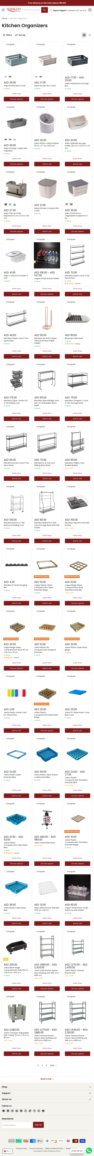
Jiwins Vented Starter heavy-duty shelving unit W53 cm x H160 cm (45, 1038)
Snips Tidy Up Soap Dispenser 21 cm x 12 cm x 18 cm (16, 215)
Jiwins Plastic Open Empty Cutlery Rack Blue (46, 775)
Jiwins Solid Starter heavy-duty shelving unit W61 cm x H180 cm (46, 972)
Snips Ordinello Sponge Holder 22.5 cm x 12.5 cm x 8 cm (77, 145)
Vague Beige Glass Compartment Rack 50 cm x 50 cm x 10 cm (16, 649)
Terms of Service (36, 1148)
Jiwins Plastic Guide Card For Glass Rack (15, 713)
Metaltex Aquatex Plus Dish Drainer (77, 523)
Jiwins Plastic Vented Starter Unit (74, 971)
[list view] (89, 35)
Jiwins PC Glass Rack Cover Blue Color (77, 713)
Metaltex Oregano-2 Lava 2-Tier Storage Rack (76, 401)
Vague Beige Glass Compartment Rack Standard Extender (74, 587)
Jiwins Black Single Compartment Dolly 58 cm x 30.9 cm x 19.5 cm (16, 970)
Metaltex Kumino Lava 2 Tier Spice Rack (16, 464)
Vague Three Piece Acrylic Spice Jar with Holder (76, 908)
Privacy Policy (21, 1148)
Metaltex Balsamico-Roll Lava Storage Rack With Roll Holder (46, 525)
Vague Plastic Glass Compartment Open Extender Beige (43, 587)
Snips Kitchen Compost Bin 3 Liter (46, 209)
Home (4, 18)
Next (52, 1065)
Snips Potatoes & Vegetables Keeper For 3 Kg (76, 215)
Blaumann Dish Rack (74, 338)
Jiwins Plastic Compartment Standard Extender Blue (76, 780)
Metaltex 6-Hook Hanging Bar (15, 586)
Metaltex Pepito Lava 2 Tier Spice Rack (16, 339)
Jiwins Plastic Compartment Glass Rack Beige (46, 714)
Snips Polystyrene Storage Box (77, 84)
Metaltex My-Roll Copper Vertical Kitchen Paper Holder (45, 340)
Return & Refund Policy (54, 1148)
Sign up (38, 1124)
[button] (7, 1151)
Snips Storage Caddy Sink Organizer (15, 149)
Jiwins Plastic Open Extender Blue (12, 775)
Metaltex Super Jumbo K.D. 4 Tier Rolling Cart (16, 401)
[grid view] (84, 35)
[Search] (44, 10)
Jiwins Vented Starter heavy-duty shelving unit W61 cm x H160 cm (76, 1038)
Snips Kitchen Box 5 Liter (15, 85)
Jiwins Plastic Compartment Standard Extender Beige (76, 842)
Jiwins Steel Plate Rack (44, 842)
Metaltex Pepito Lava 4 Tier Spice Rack (77, 276)
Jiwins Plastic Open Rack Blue (15, 908)
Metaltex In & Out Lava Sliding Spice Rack (44, 464)
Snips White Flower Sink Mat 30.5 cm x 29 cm (46, 908)
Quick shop (16, 94)
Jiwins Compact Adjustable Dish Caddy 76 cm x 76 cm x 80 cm (16, 1035)
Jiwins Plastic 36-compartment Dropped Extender (45, 649)
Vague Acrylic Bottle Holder (46, 278)
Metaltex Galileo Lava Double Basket (74, 464)
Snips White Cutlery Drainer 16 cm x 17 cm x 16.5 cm (46, 144)
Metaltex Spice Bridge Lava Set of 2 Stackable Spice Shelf (46, 403)
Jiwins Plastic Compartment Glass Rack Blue (16, 845)
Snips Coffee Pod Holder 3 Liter (16, 276)
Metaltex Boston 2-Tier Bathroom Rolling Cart (14, 523)
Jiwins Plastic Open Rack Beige (76, 648)
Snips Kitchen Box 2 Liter (45, 85)
